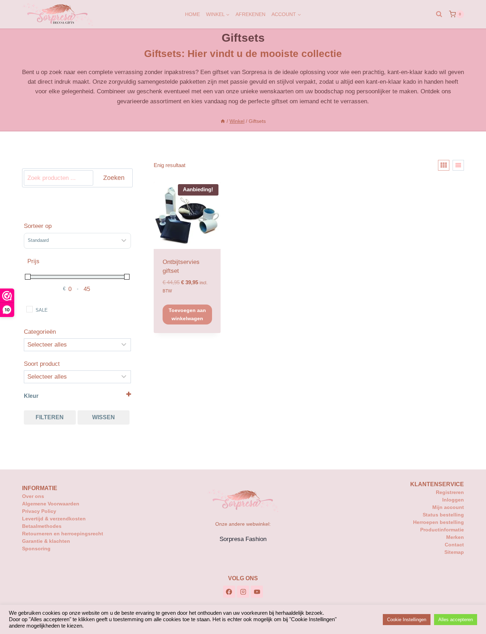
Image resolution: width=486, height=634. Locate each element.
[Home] (222, 121)
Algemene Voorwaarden (50, 503)
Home (192, 14)
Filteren (50, 417)
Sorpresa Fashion (243, 539)
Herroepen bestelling (438, 522)
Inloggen (453, 500)
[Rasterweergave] (443, 165)
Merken (455, 537)
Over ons (33, 496)
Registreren (450, 492)
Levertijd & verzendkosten (54, 518)
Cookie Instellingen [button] (406, 619)
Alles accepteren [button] (455, 619)
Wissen (103, 417)
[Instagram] (243, 592)
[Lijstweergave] (458, 165)
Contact (454, 544)
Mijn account (448, 507)
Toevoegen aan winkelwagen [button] (187, 314)
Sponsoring (36, 548)
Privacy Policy (39, 511)
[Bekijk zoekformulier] (439, 14)
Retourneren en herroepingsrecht (62, 533)
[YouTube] (257, 592)
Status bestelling (443, 515)
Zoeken (114, 177)
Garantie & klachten (46, 541)
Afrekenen (250, 14)
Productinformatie (442, 529)
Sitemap (454, 552)
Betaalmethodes (42, 526)
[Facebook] (229, 592)
